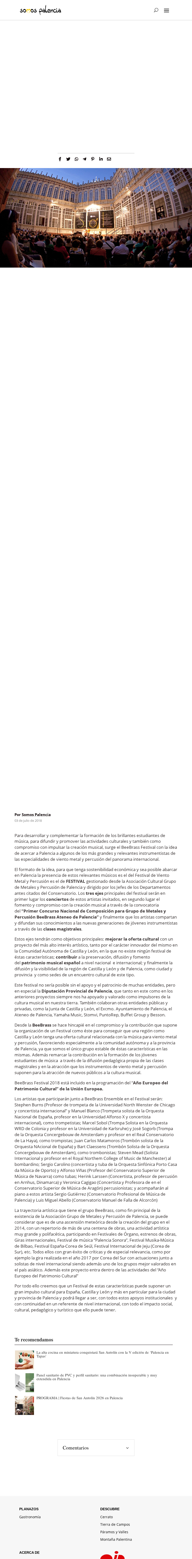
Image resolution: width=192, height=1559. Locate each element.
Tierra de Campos (115, 1525)
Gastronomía (30, 1517)
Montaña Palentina (116, 1540)
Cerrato (106, 1517)
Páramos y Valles (114, 1532)
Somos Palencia (36, 814)
